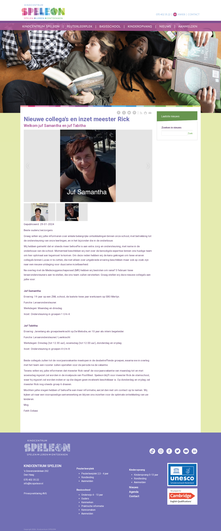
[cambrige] (182, 503)
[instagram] (161, 453)
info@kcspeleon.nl (33, 483)
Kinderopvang (137, 469)
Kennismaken (88, 509)
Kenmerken (87, 502)
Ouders (85, 498)
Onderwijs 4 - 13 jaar (92, 494)
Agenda (133, 491)
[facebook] (169, 453)
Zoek (190, 133)
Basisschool (83, 489)
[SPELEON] (48, 456)
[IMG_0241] (88, 166)
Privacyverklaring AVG (35, 493)
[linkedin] (194, 453)
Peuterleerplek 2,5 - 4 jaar (95, 473)
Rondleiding (87, 477)
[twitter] (178, 453)
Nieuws (133, 487)
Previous (27, 166)
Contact (134, 496)
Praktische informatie (92, 506)
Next (148, 166)
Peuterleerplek (85, 468)
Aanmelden (87, 481)
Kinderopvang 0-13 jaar (146, 474)
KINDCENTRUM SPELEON (43, 466)
